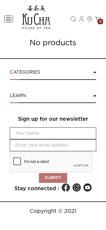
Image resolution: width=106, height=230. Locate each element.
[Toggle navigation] (8, 19)
